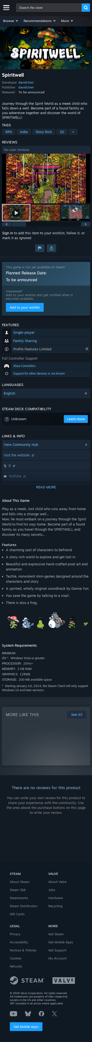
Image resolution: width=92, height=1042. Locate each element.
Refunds (16, 966)
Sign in (7, 233)
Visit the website (17, 455)
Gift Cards (17, 914)
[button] (11, 20)
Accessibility (19, 942)
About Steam (19, 882)
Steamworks (19, 898)
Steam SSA (18, 890)
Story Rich (44, 132)
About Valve (57, 882)
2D (62, 132)
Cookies (15, 958)
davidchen (26, 82)
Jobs (51, 890)
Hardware (55, 898)
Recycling (55, 906)
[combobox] (49, 7)
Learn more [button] (76, 419)
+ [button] (73, 132)
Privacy (15, 934)
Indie (24, 132)
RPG (8, 132)
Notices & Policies (23, 950)
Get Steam (56, 934)
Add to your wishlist (25, 307)
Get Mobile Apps (26, 1027)
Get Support (57, 950)
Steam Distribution (24, 906)
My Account (57, 958)
